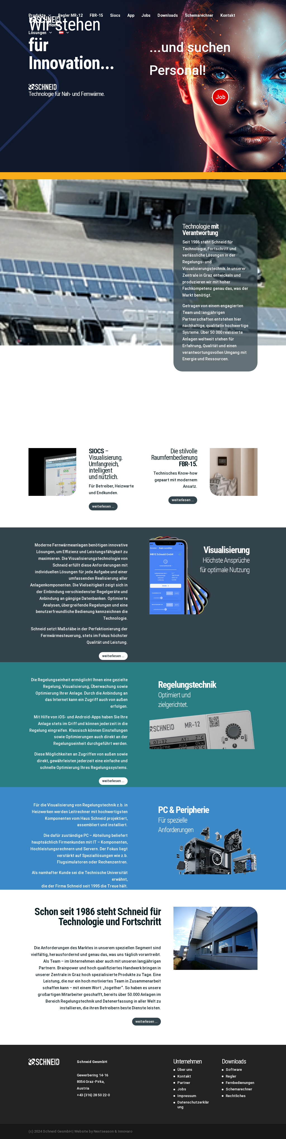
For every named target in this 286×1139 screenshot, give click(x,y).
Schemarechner (199, 15)
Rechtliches (236, 1096)
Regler (231, 1076)
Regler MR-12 (70, 15)
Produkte (37, 15)
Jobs (146, 15)
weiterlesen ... (103, 506)
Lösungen (37, 33)
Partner (183, 1083)
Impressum (186, 1096)
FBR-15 (96, 15)
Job (220, 97)
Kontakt (227, 15)
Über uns (184, 1069)
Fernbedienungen (240, 1083)
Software (234, 1069)
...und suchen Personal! (190, 58)
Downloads (168, 15)
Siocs (115, 15)
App (130, 15)
